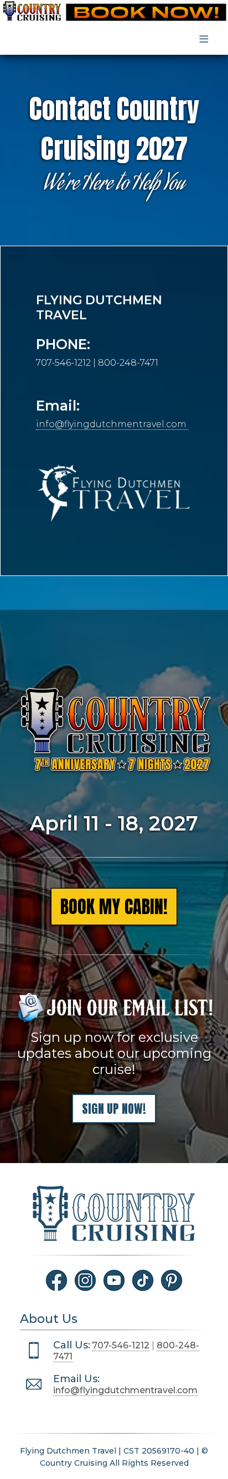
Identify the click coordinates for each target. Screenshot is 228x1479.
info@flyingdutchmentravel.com (112, 424)
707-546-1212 (120, 1345)
